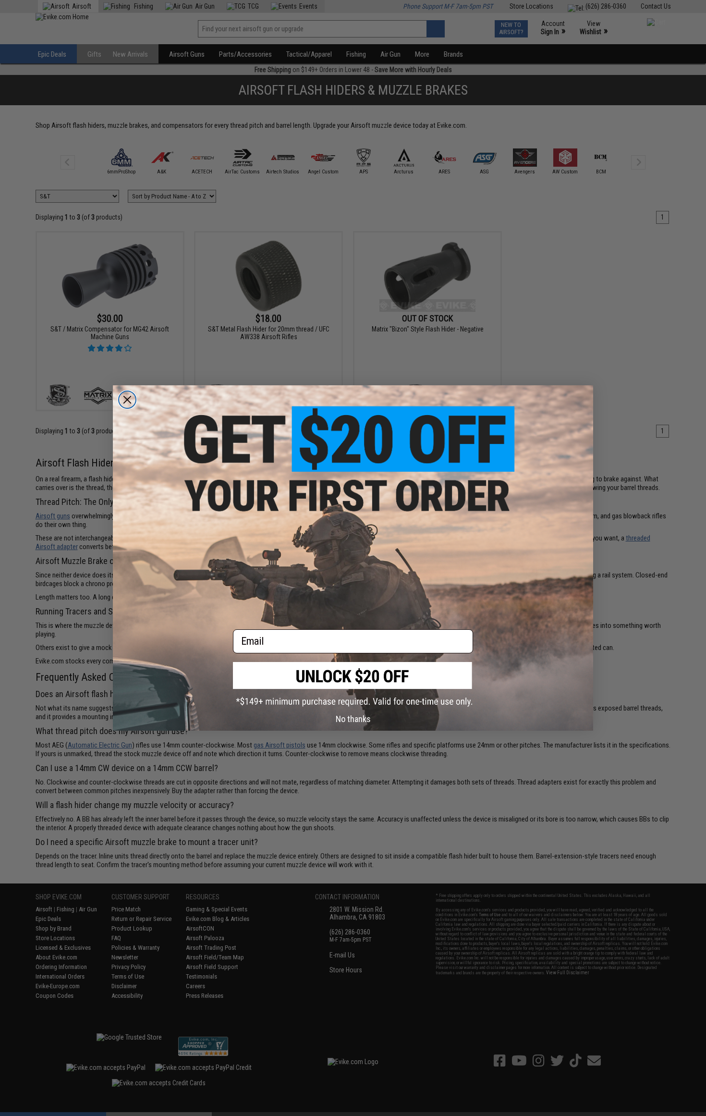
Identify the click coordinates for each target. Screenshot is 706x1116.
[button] (353, 684)
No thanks (353, 719)
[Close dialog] (127, 399)
